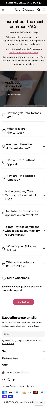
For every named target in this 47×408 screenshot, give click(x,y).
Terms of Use (36, 340)
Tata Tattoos (18, 402)
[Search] (38, 9)
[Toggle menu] (3, 9)
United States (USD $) (16, 372)
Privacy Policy (8, 386)
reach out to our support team (23, 52)
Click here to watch (14, 95)
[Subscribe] (42, 334)
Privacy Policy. (8, 343)
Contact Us (23, 302)
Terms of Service (26, 386)
